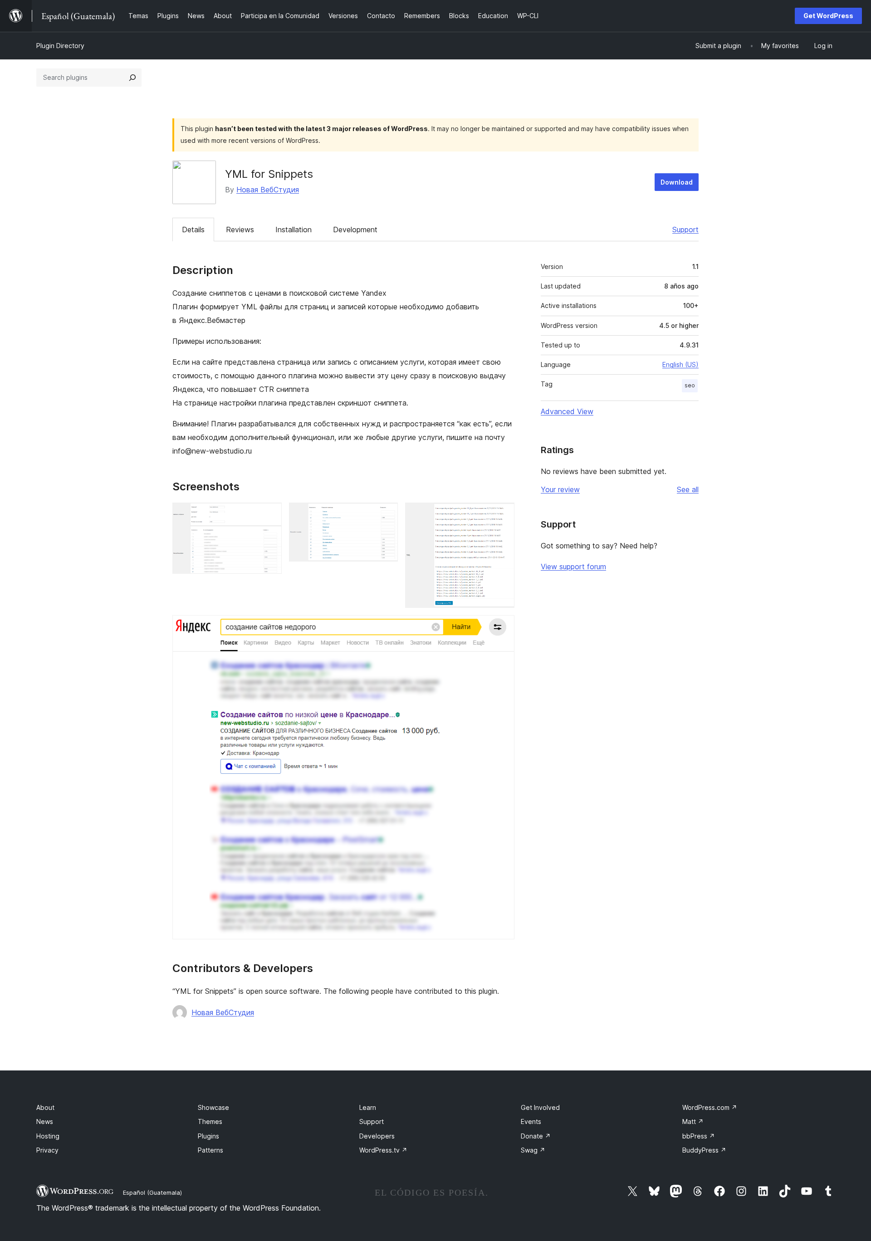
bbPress (698, 1136)
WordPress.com (709, 1107)
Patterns (210, 1150)
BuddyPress (704, 1150)
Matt (693, 1121)
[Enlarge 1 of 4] (269, 514)
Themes (210, 1121)
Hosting (47, 1136)
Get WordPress (828, 16)
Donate (536, 1136)
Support (685, 229)
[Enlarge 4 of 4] (502, 627)
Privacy (47, 1150)
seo (690, 385)
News (44, 1121)
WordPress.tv (383, 1150)
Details (193, 229)
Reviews (240, 229)
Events (531, 1121)
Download (677, 182)
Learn (367, 1107)
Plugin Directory (60, 45)
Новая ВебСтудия (267, 189)
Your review (560, 489)
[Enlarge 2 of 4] (385, 514)
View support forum (573, 566)
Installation (293, 229)
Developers (377, 1136)
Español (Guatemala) (152, 1192)
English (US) (680, 364)
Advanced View (567, 411)
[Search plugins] (132, 77)
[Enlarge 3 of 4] (502, 514)
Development (355, 229)
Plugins (208, 1136)
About (45, 1107)
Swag (533, 1150)
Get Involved (540, 1107)
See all (688, 489)
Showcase (213, 1107)
